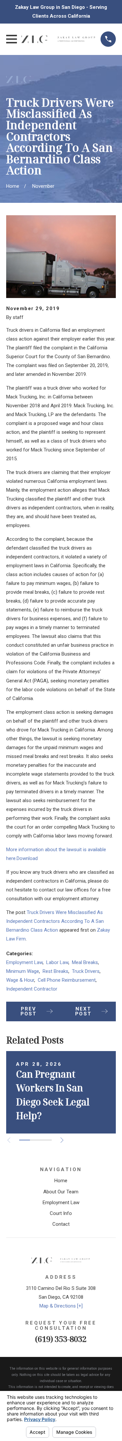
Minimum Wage (22, 971)
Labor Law (57, 962)
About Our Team (60, 1192)
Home (60, 1181)
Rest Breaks (55, 971)
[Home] (58, 39)
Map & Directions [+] (61, 1306)
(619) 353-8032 (61, 1338)
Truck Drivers (86, 971)
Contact (61, 1224)
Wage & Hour (20, 980)
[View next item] (62, 1140)
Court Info (61, 1213)
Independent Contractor (31, 989)
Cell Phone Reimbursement (67, 980)
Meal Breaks (85, 962)
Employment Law (24, 962)
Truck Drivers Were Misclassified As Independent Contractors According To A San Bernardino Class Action (55, 921)
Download (27, 858)
